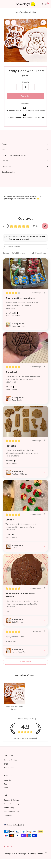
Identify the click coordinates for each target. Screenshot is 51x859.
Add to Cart (25, 96)
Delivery (5, 161)
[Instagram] (7, 847)
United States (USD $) (16, 825)
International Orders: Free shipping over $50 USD (25, 117)
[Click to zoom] (43, 22)
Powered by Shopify (35, 854)
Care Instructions (8, 172)
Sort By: (32, 253)
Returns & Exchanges (12, 804)
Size (3, 150)
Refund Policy (9, 808)
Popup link (25, 103)
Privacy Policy (9, 768)
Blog (5, 784)
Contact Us (8, 815)
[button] (39, 226)
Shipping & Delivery (11, 800)
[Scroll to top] (46, 852)
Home (17, 12)
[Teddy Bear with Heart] (14, 693)
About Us (7, 780)
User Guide (6, 166)
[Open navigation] (6, 4)
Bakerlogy (22, 854)
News (6, 788)
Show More (11, 308)
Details (4, 144)
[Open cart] (46, 4)
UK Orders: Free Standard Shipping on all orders (25, 110)
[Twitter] (11, 847)
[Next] (13, 22)
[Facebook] (5, 847)
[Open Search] (42, 4)
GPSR (6, 764)
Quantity (25, 82)
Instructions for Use (11, 811)
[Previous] (7, 22)
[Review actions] (44, 292)
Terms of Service (10, 760)
